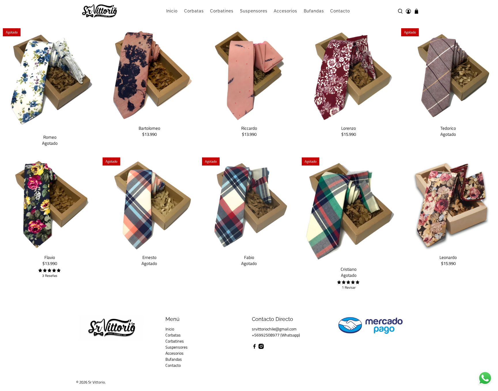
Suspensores (253, 11)
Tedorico (448, 128)
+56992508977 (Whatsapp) (276, 335)
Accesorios (285, 11)
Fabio (249, 257)
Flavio (49, 257)
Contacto (340, 11)
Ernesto (149, 257)
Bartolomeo (149, 128)
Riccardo (249, 128)
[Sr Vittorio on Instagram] (261, 347)
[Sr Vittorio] (99, 11)
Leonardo (448, 257)
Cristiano (348, 269)
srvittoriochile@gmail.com (274, 329)
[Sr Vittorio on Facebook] (254, 347)
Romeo (49, 137)
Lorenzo (348, 128)
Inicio (172, 11)
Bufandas (314, 11)
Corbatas (194, 11)
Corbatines (221, 11)
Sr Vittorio (96, 382)
